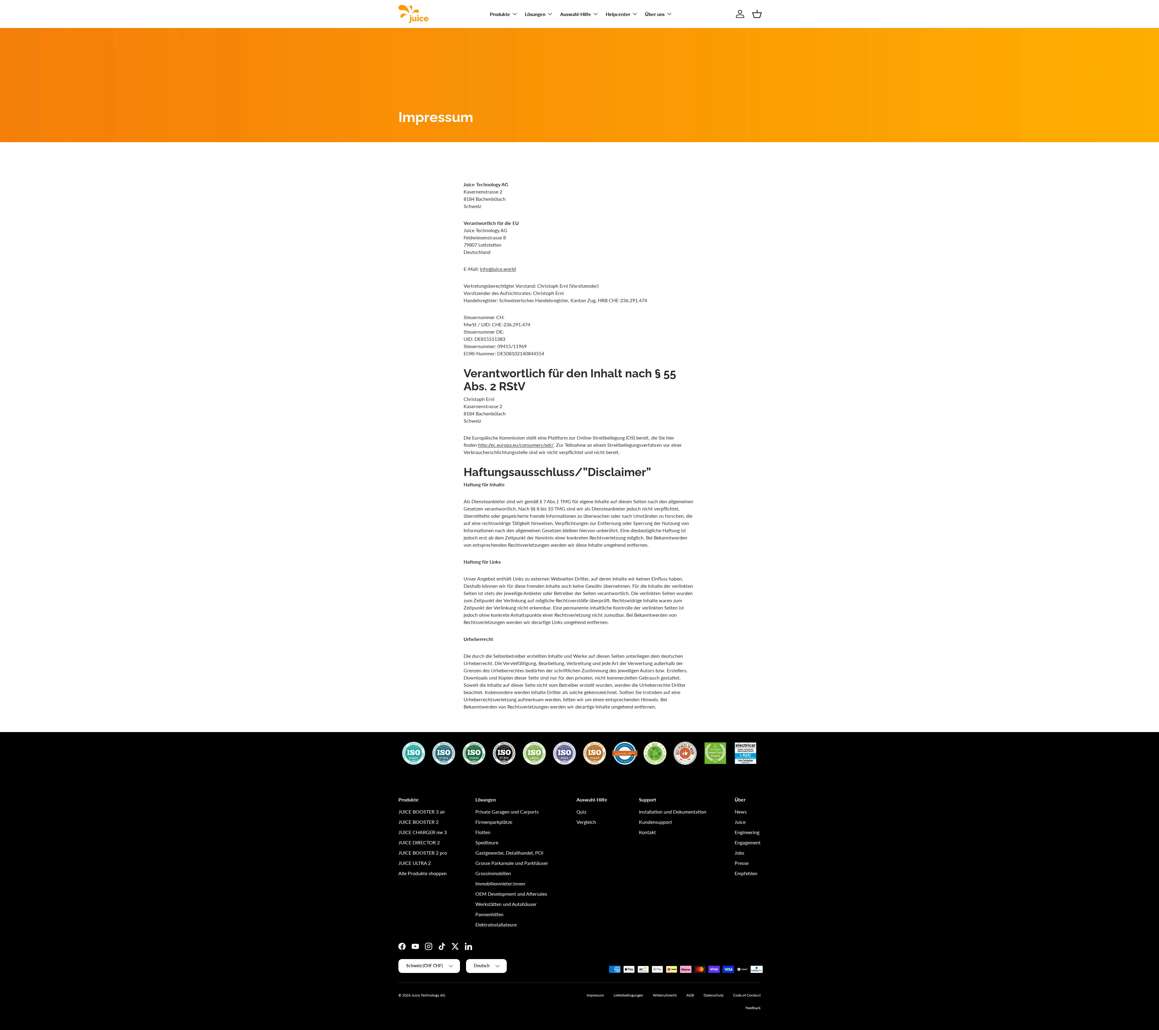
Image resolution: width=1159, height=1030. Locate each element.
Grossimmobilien (493, 873)
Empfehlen (746, 873)
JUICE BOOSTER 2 (418, 822)
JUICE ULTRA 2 (414, 863)
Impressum (595, 995)
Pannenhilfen (489, 914)
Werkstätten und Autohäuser (506, 904)
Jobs (739, 853)
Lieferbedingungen (628, 995)
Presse (742, 863)
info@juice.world (498, 269)
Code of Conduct (747, 995)
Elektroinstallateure (496, 924)
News (741, 811)
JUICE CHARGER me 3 (422, 832)
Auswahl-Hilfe (575, 14)
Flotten (482, 832)
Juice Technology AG (428, 995)
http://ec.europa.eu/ (499, 445)
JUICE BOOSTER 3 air (421, 811)
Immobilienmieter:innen (500, 883)
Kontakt (647, 832)
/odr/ (548, 445)
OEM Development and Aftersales (511, 894)
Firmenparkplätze (493, 822)
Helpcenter (618, 14)
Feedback (753, 1008)
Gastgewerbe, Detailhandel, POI (509, 853)
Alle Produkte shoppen (422, 873)
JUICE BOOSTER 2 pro (422, 853)
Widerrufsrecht (665, 995)
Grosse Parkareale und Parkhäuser (511, 863)
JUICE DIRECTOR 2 (419, 842)
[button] (757, 14)
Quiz (581, 811)
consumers (531, 445)
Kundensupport (655, 822)
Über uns (655, 14)
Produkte (500, 14)
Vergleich (586, 822)
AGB (690, 995)
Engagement (748, 842)
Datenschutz (713, 995)
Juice (740, 822)
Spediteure (486, 842)
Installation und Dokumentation (672, 811)
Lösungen (535, 14)
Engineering (747, 832)
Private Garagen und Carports (507, 811)
